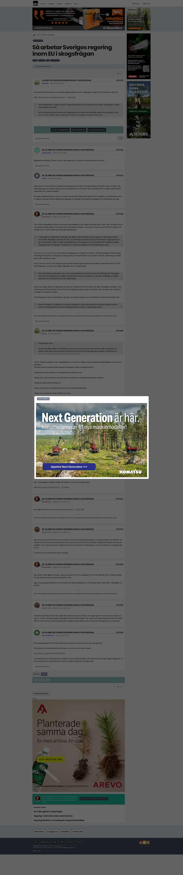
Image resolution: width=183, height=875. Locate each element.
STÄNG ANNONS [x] (43, 398)
